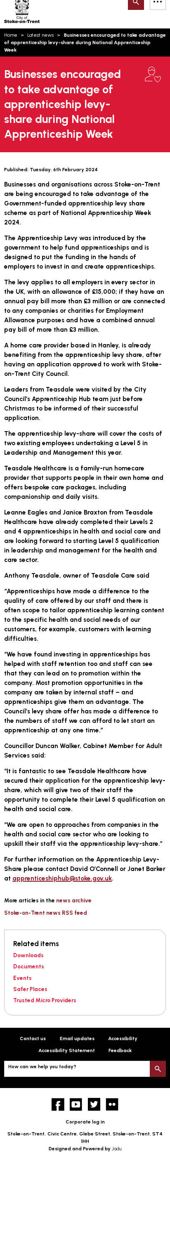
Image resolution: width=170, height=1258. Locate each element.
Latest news (40, 35)
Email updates (77, 1038)
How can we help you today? (42, 1066)
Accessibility (122, 1038)
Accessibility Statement (66, 1050)
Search (158, 1069)
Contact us (33, 1038)
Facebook (58, 1104)
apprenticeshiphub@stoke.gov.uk (62, 878)
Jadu (116, 1149)
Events (22, 978)
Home (10, 35)
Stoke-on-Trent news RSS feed (45, 912)
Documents (28, 966)
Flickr (112, 1104)
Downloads (28, 955)
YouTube (76, 1104)
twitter (94, 1104)
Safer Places (30, 989)
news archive (74, 900)
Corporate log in (85, 1122)
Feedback (120, 1050)
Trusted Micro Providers (44, 1000)
